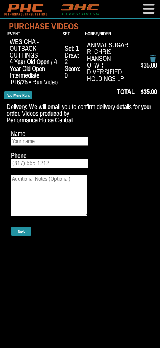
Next (21, 231)
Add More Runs (18, 95)
